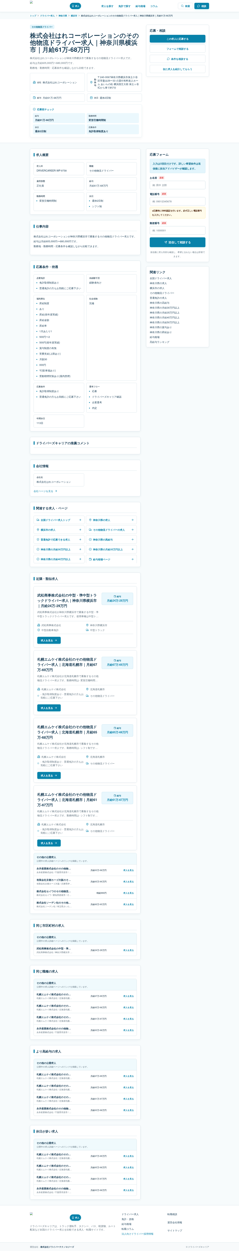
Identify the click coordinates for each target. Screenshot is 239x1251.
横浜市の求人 (157, 288)
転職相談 (172, 1214)
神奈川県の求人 (158, 283)
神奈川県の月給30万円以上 (165, 307)
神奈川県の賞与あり (161, 327)
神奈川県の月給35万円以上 (165, 312)
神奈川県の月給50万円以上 (165, 322)
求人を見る (47, 640)
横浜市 (74, 15)
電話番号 (155, 194)
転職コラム (128, 1229)
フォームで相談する (178, 48)
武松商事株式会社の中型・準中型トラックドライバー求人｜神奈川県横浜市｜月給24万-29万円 (67, 600)
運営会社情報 (174, 1222)
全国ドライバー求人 (161, 278)
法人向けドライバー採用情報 (137, 1233)
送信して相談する (179, 242)
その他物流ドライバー (162, 293)
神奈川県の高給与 (159, 302)
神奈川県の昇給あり (161, 332)
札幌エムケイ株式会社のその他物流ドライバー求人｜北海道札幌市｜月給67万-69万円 (67, 664)
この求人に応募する (178, 38)
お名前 (153, 177)
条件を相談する (179, 59)
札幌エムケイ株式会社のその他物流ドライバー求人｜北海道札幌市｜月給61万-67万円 (67, 799)
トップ (33, 15)
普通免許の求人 (158, 297)
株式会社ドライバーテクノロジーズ (57, 1246)
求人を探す (107, 6)
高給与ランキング (159, 342)
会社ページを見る (43, 491)
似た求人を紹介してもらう (177, 69)
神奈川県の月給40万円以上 (165, 317)
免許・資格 (128, 1219)
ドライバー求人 (47, 15)
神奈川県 (63, 15)
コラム (154, 6)
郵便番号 (155, 223)
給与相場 (140, 6)
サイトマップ (174, 1230)
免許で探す (124, 6)
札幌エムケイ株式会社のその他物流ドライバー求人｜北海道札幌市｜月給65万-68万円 (67, 732)
